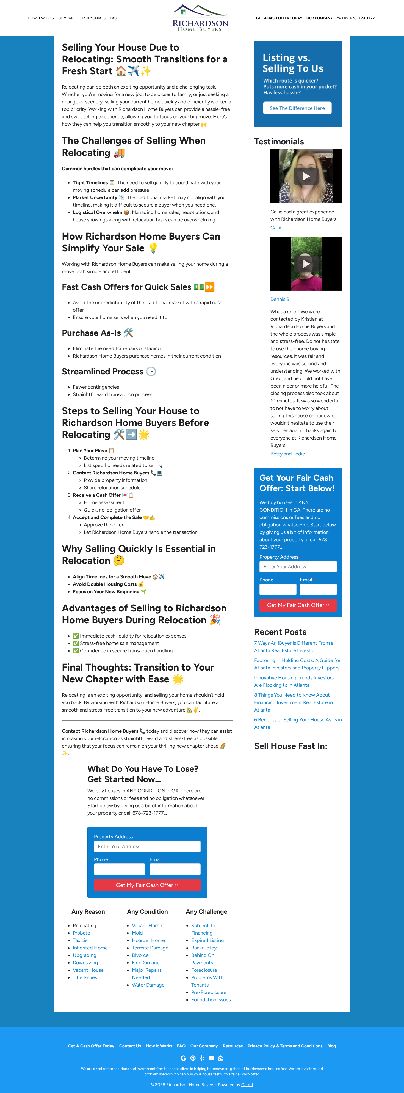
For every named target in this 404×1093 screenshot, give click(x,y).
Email (157, 859)
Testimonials (93, 18)
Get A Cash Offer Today (279, 18)
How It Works (41, 18)
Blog (331, 1045)
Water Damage (148, 985)
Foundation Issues (211, 1000)
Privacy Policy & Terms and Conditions (285, 1045)
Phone (101, 859)
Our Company (319, 18)
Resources (233, 1045)
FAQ (113, 18)
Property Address (115, 837)
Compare (67, 18)
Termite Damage (150, 948)
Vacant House (88, 970)
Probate (81, 933)
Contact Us (130, 1045)
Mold (137, 933)
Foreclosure (204, 970)
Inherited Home (90, 948)
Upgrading (84, 955)
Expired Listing (207, 940)
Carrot (247, 1084)
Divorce (140, 955)
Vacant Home (147, 925)
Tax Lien (81, 940)
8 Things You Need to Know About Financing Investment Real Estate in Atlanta (293, 702)
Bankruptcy (204, 948)
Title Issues (85, 977)
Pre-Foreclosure (208, 992)
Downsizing (85, 963)
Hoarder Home (148, 940)
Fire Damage (146, 963)
